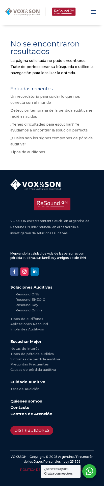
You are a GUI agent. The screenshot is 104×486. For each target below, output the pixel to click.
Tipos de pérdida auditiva (32, 354)
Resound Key (26, 305)
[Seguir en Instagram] (24, 271)
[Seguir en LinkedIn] (35, 271)
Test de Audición (24, 389)
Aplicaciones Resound (29, 324)
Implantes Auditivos (27, 329)
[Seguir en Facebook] (14, 271)
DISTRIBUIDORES (31, 430)
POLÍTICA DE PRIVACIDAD (41, 470)
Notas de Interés (24, 348)
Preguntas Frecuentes (29, 364)
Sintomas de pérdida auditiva (35, 359)
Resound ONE (27, 294)
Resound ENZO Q (30, 299)
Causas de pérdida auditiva (33, 369)
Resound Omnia (28, 310)
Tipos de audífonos (27, 152)
